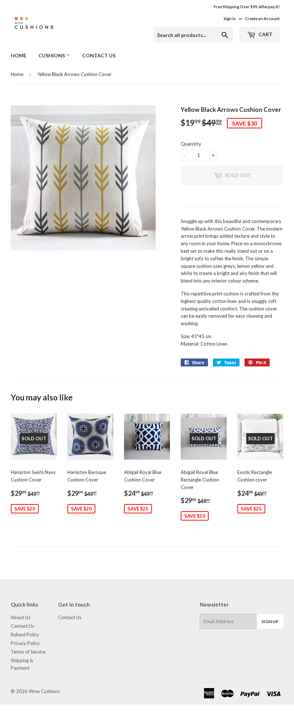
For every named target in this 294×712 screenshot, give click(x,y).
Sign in (230, 18)
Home (19, 55)
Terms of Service (28, 652)
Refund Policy (25, 634)
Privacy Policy (25, 643)
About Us (20, 617)
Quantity (191, 144)
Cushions (52, 55)
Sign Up (270, 621)
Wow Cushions (44, 691)
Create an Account (262, 18)
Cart (264, 34)
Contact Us (98, 55)
